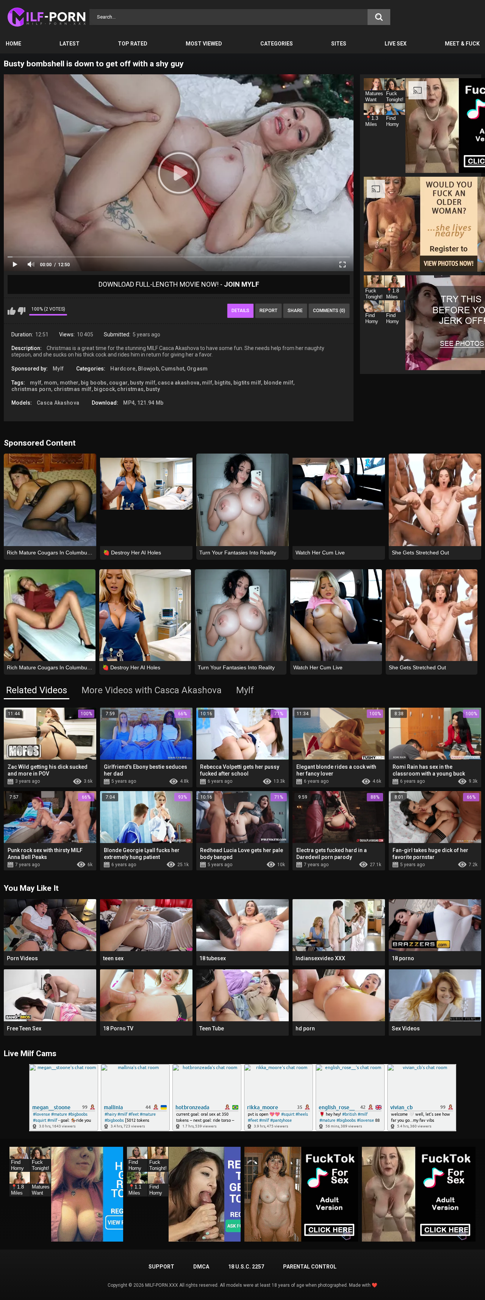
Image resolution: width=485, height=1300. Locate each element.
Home (13, 44)
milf (207, 383)
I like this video (12, 311)
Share (295, 310)
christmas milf (73, 389)
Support (161, 1267)
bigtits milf (247, 383)
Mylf (58, 369)
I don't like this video (21, 311)
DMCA (201, 1267)
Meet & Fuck (462, 44)
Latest (69, 44)
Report (268, 310)
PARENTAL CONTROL (309, 1267)
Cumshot (172, 369)
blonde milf (278, 383)
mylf (35, 383)
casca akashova (178, 383)
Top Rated (132, 44)
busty (153, 389)
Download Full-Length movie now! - (179, 284)
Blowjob (148, 369)
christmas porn (31, 389)
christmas (130, 389)
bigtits (222, 383)
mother (69, 383)
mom (51, 383)
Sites (338, 44)
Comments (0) (329, 310)
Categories (276, 44)
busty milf (142, 383)
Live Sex (396, 44)
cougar (118, 383)
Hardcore (122, 369)
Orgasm (197, 369)
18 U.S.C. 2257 (246, 1267)
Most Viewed (204, 44)
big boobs (94, 383)
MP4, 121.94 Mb (143, 403)
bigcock (104, 389)
